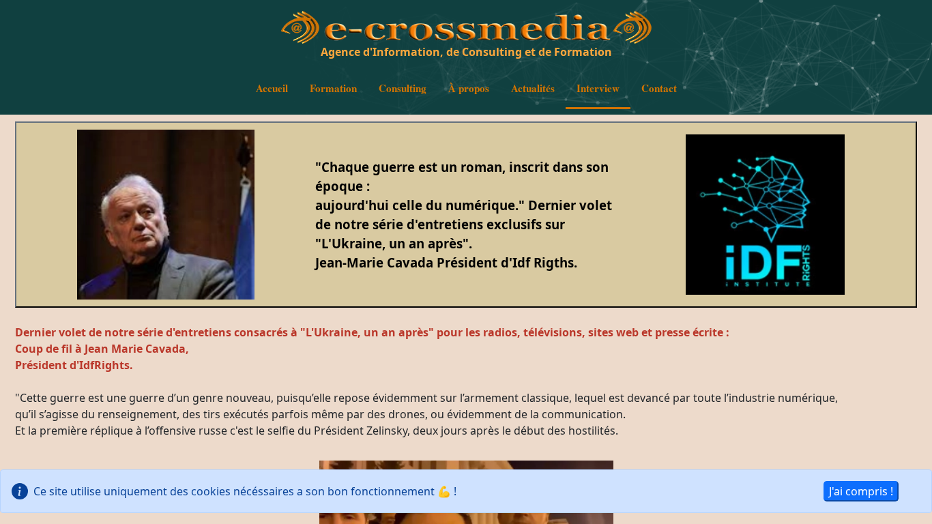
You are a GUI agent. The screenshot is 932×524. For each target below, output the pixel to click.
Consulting (402, 88)
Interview (598, 88)
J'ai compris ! (861, 491)
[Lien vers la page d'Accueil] (300, 37)
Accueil (272, 88)
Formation (333, 88)
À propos (468, 88)
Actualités (533, 88)
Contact (659, 88)
